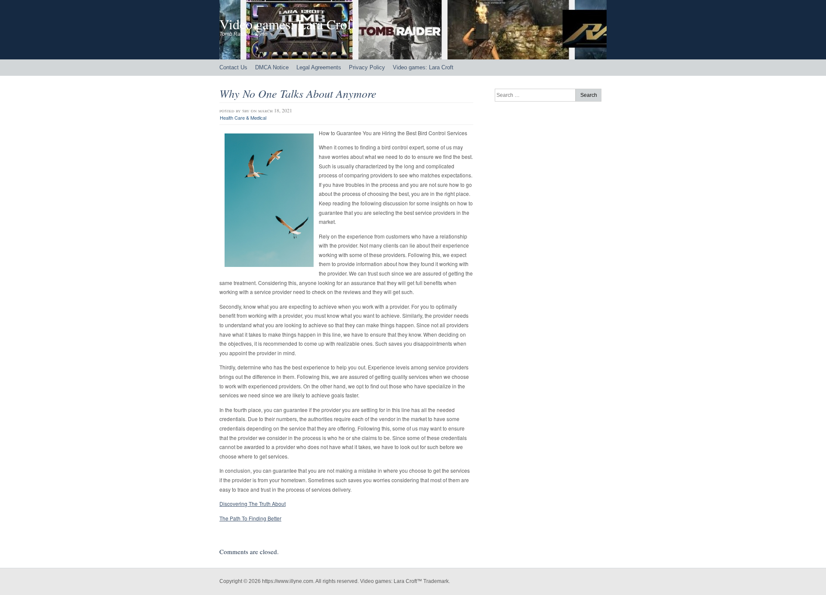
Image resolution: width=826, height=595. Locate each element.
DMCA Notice (272, 67)
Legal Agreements (318, 67)
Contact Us (233, 67)
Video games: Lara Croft (287, 24)
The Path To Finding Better (250, 518)
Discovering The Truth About (252, 503)
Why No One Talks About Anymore (297, 93)
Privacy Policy (367, 67)
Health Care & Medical (243, 117)
